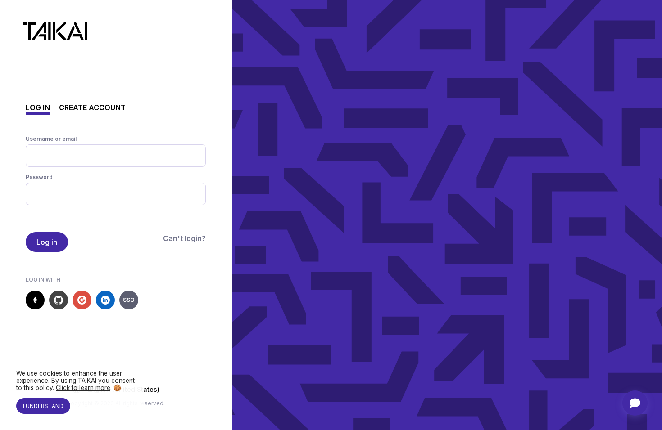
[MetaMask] (35, 300)
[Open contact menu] (635, 403)
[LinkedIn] (105, 300)
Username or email (51, 138)
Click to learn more (83, 387)
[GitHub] (58, 300)
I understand (43, 406)
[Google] (82, 300)
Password (39, 177)
